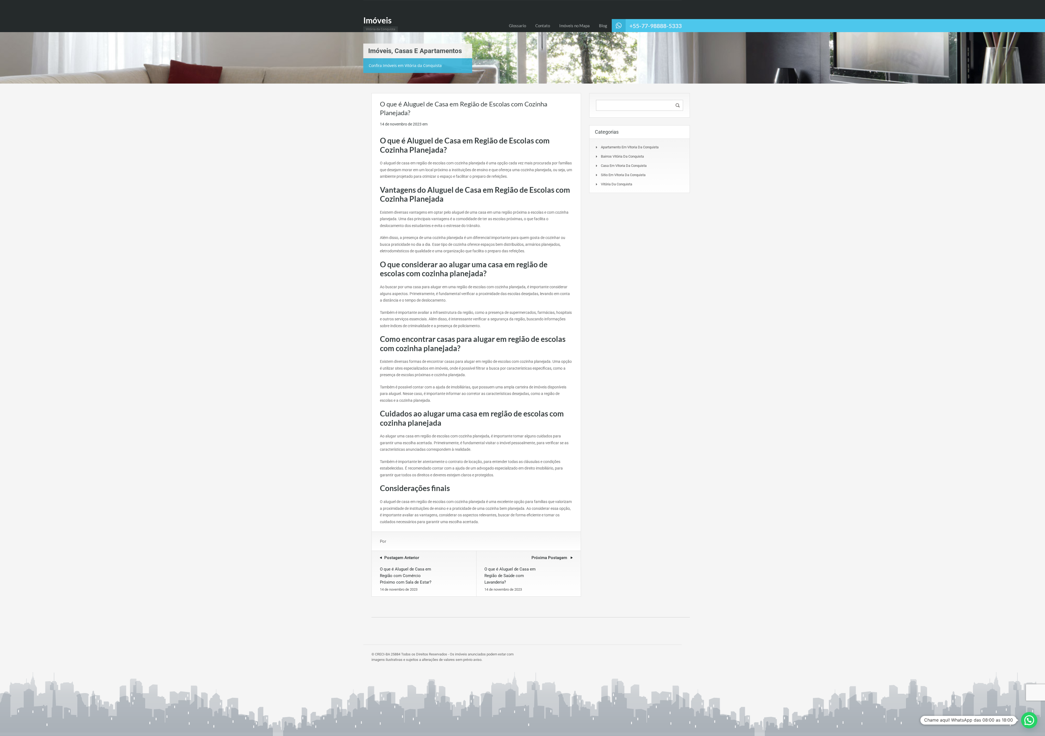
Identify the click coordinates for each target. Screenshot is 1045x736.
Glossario (517, 25)
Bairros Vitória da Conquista (622, 156)
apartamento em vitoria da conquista (630, 147)
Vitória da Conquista (616, 184)
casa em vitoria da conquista (624, 166)
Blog (603, 25)
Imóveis (377, 20)
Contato (542, 25)
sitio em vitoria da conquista (623, 175)
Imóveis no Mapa (574, 25)
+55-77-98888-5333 (655, 25)
